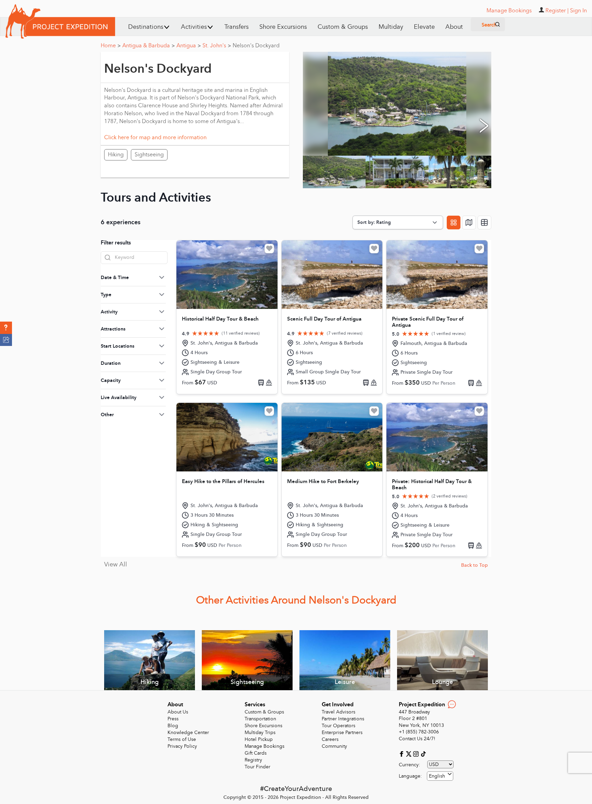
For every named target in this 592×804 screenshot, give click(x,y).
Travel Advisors (338, 712)
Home (111, 45)
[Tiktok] (423, 753)
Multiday (391, 27)
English (437, 776)
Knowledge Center (188, 732)
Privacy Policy (182, 746)
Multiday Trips (260, 732)
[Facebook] (402, 753)
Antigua (188, 45)
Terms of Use (182, 739)
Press (173, 719)
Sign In (578, 10)
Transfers (236, 27)
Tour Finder (257, 767)
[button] (6, 328)
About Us (178, 712)
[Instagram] (416, 753)
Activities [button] (194, 27)
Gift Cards (256, 753)
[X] (409, 753)
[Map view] (469, 222)
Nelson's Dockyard (256, 45)
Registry (253, 760)
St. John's (216, 45)
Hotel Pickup (259, 739)
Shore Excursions (283, 27)
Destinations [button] (145, 27)
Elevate (424, 27)
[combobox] (440, 776)
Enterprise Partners (342, 732)
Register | (557, 10)
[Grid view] (453, 222)
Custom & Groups (343, 27)
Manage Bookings (264, 746)
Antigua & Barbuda (148, 45)
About (454, 27)
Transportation (260, 719)
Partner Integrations (343, 719)
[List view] (484, 222)
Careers (330, 739)
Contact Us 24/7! (417, 738)
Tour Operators (338, 725)
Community (334, 746)
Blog (173, 725)
